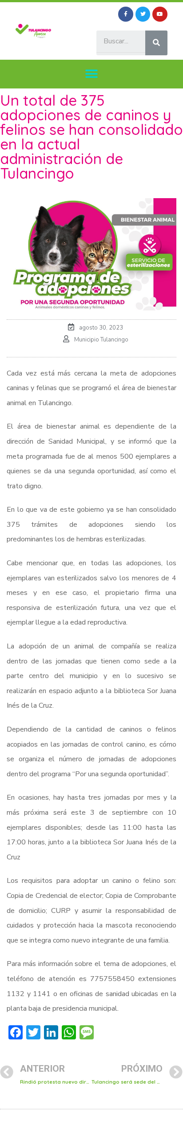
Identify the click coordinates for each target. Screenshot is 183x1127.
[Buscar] (156, 43)
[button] (92, 74)
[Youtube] (159, 14)
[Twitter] (143, 14)
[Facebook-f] (125, 14)
